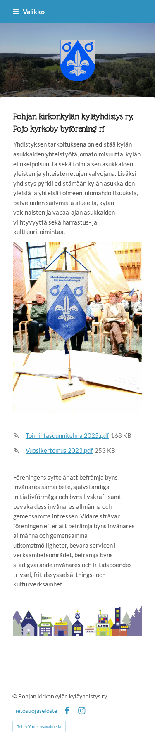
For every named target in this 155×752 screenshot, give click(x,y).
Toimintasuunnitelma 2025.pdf (67, 435)
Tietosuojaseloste (34, 711)
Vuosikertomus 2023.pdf (59, 450)
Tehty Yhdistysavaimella (39, 726)
